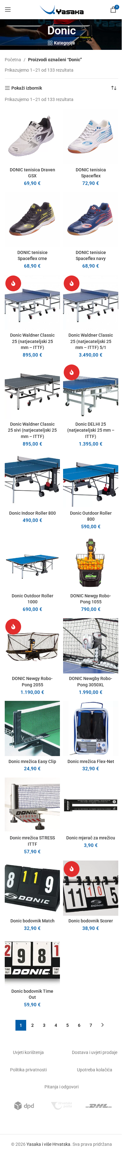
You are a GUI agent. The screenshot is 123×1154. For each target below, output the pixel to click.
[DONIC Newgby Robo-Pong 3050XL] (90, 645)
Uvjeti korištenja (28, 1052)
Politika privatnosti (28, 1069)
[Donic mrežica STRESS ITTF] (32, 805)
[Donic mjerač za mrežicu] (90, 805)
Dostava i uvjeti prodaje (94, 1052)
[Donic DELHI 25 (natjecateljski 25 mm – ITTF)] (90, 391)
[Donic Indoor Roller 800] (32, 480)
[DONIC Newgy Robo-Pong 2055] (32, 645)
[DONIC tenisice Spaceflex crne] (32, 219)
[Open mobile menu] (8, 9)
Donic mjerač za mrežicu (90, 837)
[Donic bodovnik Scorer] (90, 888)
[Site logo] (61, 9)
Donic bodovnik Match (32, 920)
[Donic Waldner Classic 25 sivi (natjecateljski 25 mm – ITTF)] (32, 391)
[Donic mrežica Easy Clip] (32, 728)
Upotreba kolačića (94, 1069)
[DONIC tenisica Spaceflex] (90, 136)
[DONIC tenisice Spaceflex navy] (90, 219)
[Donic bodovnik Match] (32, 888)
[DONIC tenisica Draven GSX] (32, 136)
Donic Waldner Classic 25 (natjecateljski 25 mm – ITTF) (32, 341)
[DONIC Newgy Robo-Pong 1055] (90, 563)
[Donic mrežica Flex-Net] (90, 728)
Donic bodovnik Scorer (90, 920)
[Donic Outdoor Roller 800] (90, 480)
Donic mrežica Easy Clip (32, 761)
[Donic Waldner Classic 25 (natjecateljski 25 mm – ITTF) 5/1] (90, 302)
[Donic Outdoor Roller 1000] (32, 563)
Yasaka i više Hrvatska (48, 1144)
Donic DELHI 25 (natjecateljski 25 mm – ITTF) (90, 430)
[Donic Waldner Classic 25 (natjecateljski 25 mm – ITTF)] (32, 302)
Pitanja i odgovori (61, 1086)
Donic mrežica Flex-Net (90, 761)
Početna (13, 59)
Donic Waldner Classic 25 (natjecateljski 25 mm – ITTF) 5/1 (90, 341)
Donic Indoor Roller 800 (32, 513)
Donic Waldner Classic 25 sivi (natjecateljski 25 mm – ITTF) (32, 430)
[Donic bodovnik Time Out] (32, 961)
